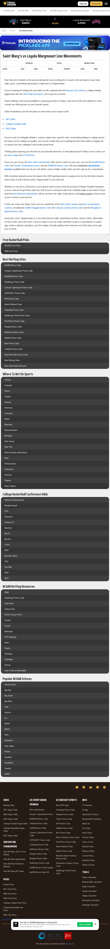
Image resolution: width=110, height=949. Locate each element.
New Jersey (9, 441)
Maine (7, 419)
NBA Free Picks (11, 251)
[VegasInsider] (3, 790)
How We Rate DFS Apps (13, 871)
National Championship (14, 500)
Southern (8, 757)
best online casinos (69, 204)
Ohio (6, 458)
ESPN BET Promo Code (15, 293)
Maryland (8, 424)
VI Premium (87, 805)
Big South (9, 696)
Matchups (9, 631)
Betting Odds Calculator (92, 882)
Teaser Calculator (89, 891)
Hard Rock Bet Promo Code (16, 355)
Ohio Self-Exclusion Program (55, 930)
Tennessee (9, 469)
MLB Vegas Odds (10, 819)
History (7, 665)
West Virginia (10, 486)
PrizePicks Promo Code (14, 321)
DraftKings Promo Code (14, 282)
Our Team (86, 828)
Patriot (7, 752)
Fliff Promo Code (12, 299)
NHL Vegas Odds (10, 836)
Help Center (87, 833)
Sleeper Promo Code (38, 854)
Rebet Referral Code (64, 846)
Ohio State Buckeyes (33, 94)
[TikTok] (98, 787)
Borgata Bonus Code (13, 327)
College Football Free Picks (14, 903)
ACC (6, 511)
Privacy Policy (88, 837)
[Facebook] (77, 787)
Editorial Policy (88, 860)
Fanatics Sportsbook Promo (41, 814)
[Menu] (106, 3)
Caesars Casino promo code (68, 207)
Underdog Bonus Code (39, 845)
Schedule (8, 654)
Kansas (8, 402)
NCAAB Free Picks (13, 245)
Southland (9, 763)
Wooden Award (11, 505)
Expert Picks (8, 884)
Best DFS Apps (62, 805)
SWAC (7, 774)
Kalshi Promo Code (64, 851)
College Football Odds (16, 124)
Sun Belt (8, 567)
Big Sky (8, 690)
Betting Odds (8, 805)
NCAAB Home (9, 11)
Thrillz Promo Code (64, 819)
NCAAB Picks (39, 11)
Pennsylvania (10, 464)
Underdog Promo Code (14, 310)
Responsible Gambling (91, 819)
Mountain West (11, 556)
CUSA (7, 545)
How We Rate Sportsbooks (14, 859)
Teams (7, 648)
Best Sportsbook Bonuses (15, 366)
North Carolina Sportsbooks (16, 452)
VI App (85, 810)
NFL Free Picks (9, 889)
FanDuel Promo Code (13, 349)
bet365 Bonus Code (13, 265)
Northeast (9, 740)
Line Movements (26, 31)
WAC (7, 573)
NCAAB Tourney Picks (58, 11)
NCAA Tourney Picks (13, 615)
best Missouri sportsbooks (25, 193)
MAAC (7, 724)
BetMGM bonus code (58, 165)
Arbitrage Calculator (90, 905)
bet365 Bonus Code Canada (41, 868)
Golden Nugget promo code (38, 207)
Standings (9, 659)
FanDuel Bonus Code (38, 823)
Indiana (8, 396)
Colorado (8, 385)
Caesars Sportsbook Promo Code (18, 288)
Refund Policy (88, 846)
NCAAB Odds (23, 11)
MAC (7, 550)
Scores (7, 626)
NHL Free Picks (10, 915)
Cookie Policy (88, 856)
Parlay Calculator (89, 877)
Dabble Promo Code (13, 338)
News (7, 643)
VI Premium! (29, 155)
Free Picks (9, 603)
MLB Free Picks (10, 898)
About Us (86, 824)
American (8, 517)
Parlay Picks (10, 609)
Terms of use (87, 842)
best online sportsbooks (39, 162)
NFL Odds (10, 119)
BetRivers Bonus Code (14, 332)
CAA (6, 707)
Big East (8, 528)
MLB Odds (11, 128)
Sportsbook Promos (90, 814)
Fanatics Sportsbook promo (27, 165)
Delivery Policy (88, 851)
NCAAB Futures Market (80, 11)
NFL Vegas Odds (10, 810)
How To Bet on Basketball (15, 671)
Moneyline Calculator (91, 900)
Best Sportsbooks (37, 810)
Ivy (6, 718)
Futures (8, 620)
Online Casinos (88, 865)
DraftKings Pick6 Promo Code (17, 315)
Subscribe (96, 4)
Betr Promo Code (12, 343)
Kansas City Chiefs (75, 90)
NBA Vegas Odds (10, 814)
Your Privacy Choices (11, 919)
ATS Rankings (10, 637)
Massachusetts (11, 430)
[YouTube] (91, 787)
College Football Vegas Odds (15, 824)
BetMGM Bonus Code (14, 276)
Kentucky (8, 408)
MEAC (7, 729)
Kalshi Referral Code (13, 304)
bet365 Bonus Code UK (39, 872)
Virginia (8, 480)
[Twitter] (84, 787)
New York (8, 447)
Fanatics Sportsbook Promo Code (19, 271)
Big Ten (8, 539)
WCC (7, 578)
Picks (12, 31)
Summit (8, 768)
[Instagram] (105, 787)
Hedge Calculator (89, 896)
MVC (7, 735)
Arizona (8, 380)
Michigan (8, 436)
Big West (8, 701)
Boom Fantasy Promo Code (67, 837)
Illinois (7, 391)
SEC (6, 561)
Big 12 (7, 533)
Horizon (8, 712)
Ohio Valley (9, 746)
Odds (4, 31)
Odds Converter (88, 886)
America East (10, 684)
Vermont (8, 475)
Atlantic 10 (9, 522)
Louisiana (8, 413)
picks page (13, 155)
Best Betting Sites (12, 360)
